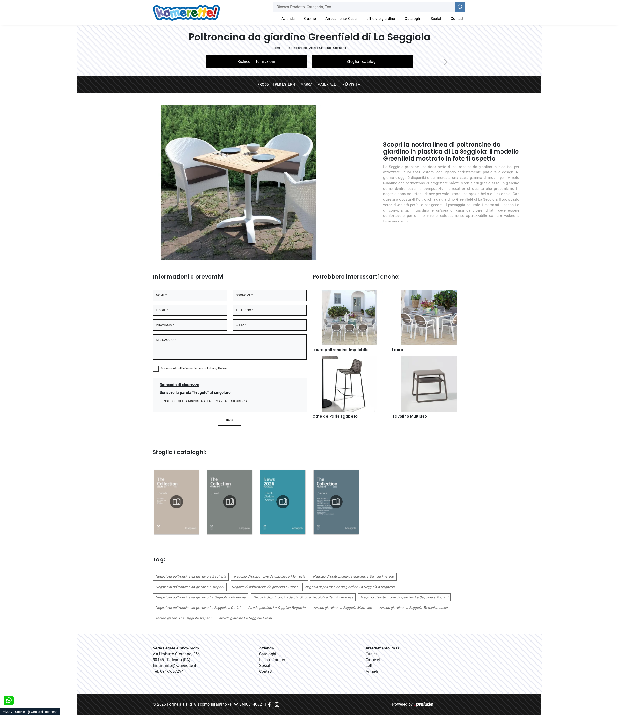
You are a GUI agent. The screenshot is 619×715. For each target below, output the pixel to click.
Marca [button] (306, 84)
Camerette (374, 659)
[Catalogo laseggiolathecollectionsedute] (176, 501)
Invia (229, 420)
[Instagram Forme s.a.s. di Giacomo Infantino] (277, 704)
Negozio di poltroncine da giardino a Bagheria (190, 576)
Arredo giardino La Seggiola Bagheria (277, 608)
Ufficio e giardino (380, 18)
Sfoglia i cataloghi (362, 61)
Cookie (20, 712)
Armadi (372, 671)
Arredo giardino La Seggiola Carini (245, 618)
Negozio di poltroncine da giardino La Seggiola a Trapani (404, 597)
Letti (369, 665)
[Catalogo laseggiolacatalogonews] (283, 501)
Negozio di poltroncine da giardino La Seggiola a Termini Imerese (303, 597)
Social (436, 18)
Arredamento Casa (341, 18)
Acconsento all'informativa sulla (194, 368)
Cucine (310, 18)
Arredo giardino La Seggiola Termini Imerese (413, 608)
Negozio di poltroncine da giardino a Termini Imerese (353, 576)
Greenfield (340, 48)
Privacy (7, 712)
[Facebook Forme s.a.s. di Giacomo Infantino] (269, 704)
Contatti (457, 18)
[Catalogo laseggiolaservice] (336, 501)
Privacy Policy (217, 368)
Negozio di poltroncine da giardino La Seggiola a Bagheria (350, 587)
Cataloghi (413, 18)
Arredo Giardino (320, 48)
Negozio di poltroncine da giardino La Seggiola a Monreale (200, 597)
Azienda (288, 18)
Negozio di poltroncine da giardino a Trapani (189, 587)
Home (276, 48)
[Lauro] (176, 62)
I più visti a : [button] (351, 84)
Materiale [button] (326, 84)
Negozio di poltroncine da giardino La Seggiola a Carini (197, 608)
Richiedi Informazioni (256, 61)
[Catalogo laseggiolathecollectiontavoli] (229, 501)
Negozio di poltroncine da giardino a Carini (264, 587)
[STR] (442, 62)
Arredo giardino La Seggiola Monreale (342, 608)
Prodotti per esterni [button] (276, 84)
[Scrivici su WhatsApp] (9, 700)
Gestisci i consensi (44, 712)
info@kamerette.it (180, 665)
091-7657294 (172, 671)
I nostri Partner (272, 659)
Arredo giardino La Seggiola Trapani (183, 618)
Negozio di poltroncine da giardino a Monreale (269, 576)
